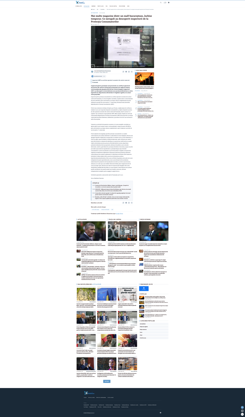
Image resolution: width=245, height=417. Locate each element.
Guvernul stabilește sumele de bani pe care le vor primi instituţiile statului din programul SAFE (106, 305)
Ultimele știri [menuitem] (79, 6)
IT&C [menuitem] (106, 6)
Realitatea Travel (117, 404)
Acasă (93, 9)
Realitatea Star (101, 404)
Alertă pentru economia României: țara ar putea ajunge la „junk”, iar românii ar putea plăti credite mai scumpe (122, 265)
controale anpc (95, 209)
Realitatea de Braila (124, 407)
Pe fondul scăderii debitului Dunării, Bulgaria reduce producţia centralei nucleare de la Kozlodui (145, 110)
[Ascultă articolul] (242, 407)
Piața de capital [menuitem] (113, 6)
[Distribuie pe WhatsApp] (129, 72)
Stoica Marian (93, 301)
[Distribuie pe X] (132, 72)
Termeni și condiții (91, 397)
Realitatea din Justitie (134, 404)
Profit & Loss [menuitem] (101, 6)
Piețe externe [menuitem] (122, 6)
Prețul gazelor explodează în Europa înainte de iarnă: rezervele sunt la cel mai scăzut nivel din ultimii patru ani (122, 272)
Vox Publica (86, 407)
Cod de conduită (110, 397)
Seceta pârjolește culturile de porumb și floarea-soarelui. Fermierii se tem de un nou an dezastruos (145, 97)
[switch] (165, 2)
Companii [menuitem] (93, 6)
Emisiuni (139, 113)
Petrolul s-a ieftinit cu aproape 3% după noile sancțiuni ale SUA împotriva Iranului (155, 260)
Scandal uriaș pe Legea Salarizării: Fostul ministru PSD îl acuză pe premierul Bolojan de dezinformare (106, 352)
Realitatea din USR (143, 404)
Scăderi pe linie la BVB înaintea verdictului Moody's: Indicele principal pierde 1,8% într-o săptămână (122, 244)
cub (112, 209)
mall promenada (105, 209)
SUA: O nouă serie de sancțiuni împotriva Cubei (145, 102)
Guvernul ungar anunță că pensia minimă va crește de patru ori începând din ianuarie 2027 (153, 244)
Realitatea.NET (86, 404)
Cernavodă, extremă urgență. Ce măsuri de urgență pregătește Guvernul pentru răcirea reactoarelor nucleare (112, 193)
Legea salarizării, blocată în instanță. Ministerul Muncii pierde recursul (127, 305)
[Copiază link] (123, 72)
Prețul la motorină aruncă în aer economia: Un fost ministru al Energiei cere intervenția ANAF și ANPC (126, 353)
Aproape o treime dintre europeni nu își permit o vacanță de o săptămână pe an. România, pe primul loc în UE (122, 258)
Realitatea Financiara (105, 71)
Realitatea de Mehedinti (152, 404)
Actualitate (103, 9)
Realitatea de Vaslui (116, 407)
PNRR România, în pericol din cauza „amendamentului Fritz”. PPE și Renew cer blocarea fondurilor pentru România (155, 266)
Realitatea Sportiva (93, 404)
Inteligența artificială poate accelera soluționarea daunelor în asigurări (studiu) (106, 375)
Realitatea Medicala (125, 404)
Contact (85, 397)
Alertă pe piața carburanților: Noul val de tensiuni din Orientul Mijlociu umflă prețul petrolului (144, 88)
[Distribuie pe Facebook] (126, 72)
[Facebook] (168, 2)
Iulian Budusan (92, 325)
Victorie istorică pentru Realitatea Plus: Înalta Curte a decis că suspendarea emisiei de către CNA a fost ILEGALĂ (106, 329)
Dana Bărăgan (134, 301)
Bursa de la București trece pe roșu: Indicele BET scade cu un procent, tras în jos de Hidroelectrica (122, 252)
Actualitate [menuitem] (86, 6)
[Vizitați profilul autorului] (92, 71)
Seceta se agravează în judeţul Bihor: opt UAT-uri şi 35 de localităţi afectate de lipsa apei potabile (86, 305)
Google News (119, 213)
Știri (97, 9)
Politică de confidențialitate (101, 397)
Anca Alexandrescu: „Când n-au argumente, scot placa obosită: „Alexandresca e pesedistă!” (145, 116)
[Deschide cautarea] (161, 2)
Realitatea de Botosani (107, 407)
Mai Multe (107, 381)
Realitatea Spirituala (109, 404)
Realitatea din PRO (93, 407)
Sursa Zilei (100, 407)
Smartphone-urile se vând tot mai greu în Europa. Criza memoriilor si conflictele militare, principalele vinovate (155, 273)
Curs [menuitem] (128, 6)
